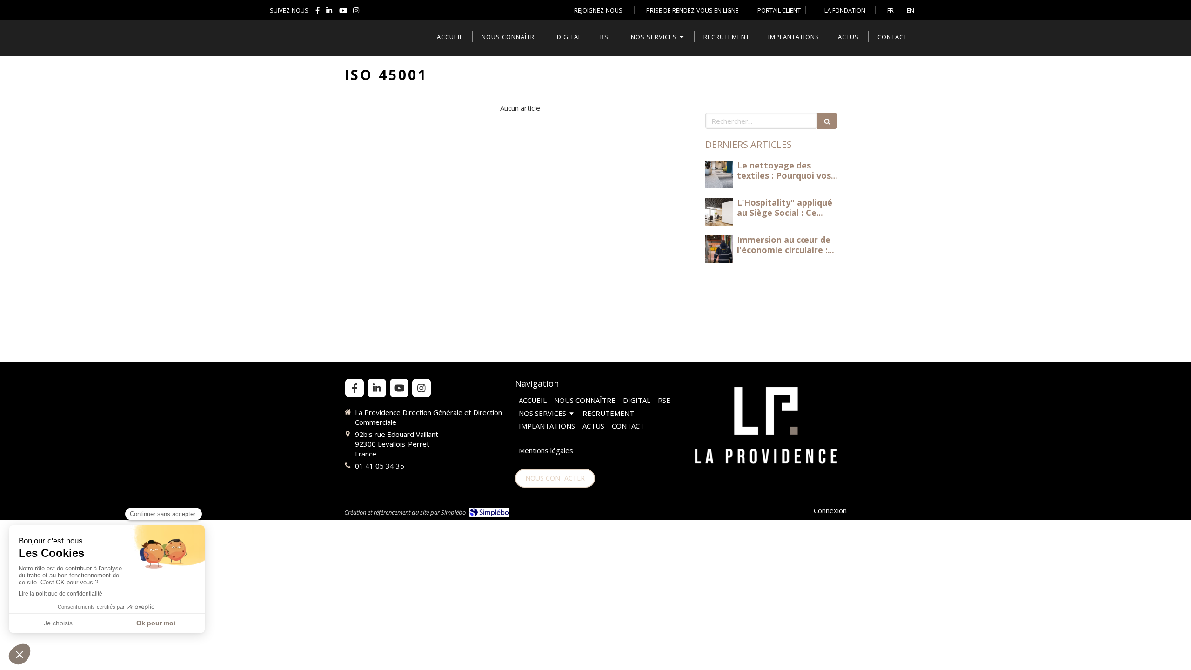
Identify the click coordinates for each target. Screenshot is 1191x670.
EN (910, 10)
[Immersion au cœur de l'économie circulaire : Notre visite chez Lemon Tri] (719, 249)
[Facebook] (317, 12)
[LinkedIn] (329, 12)
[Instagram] (356, 12)
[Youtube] (343, 12)
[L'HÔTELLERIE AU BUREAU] (719, 174)
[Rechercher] (827, 121)
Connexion (830, 510)
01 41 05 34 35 (379, 465)
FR (890, 10)
